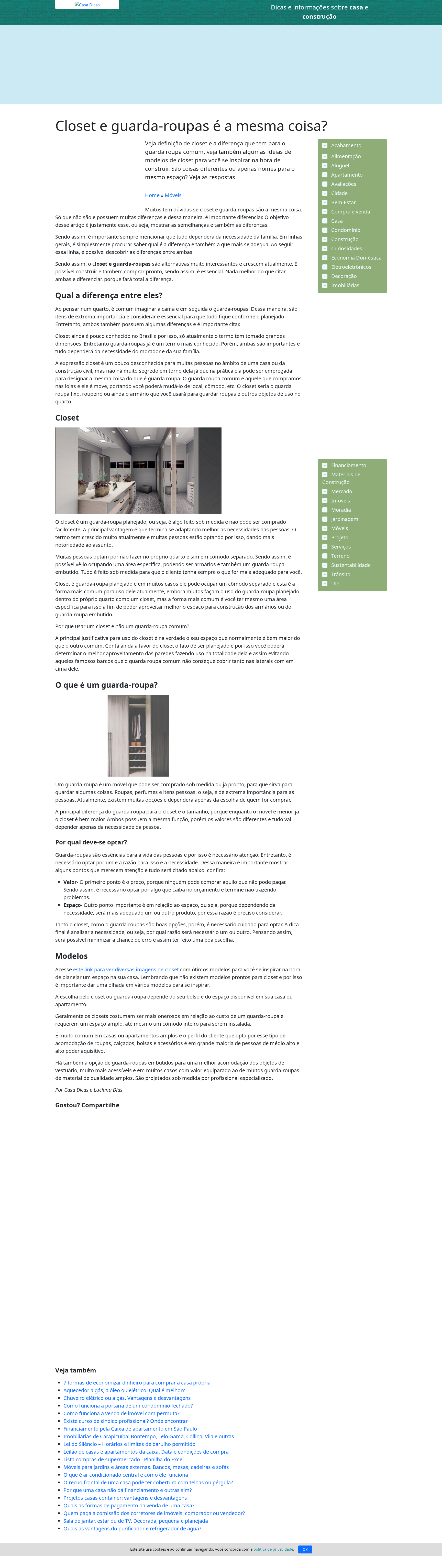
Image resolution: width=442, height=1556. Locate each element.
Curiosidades (346, 248)
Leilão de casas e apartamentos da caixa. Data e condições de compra (146, 1451)
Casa (336, 220)
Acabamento (345, 145)
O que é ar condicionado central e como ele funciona (125, 1474)
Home (152, 195)
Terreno (340, 555)
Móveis (173, 195)
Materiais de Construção (341, 478)
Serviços (340, 546)
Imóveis (340, 500)
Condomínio (345, 230)
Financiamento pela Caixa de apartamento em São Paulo (130, 1428)
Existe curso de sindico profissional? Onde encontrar (125, 1421)
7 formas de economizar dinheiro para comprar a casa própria (137, 1382)
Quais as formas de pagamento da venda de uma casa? (128, 1505)
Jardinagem (344, 519)
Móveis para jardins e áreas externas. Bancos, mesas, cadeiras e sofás (146, 1467)
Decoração (343, 276)
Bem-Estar (343, 202)
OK (305, 1549)
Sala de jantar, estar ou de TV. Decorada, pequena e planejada (135, 1520)
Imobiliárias (344, 285)
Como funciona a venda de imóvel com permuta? (121, 1413)
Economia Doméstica (356, 257)
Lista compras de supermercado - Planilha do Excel (123, 1459)
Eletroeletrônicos (350, 266)
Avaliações (343, 183)
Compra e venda (350, 211)
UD (334, 583)
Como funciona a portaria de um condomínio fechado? (128, 1405)
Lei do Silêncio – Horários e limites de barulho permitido (129, 1444)
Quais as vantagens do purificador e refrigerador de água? (132, 1528)
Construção (344, 239)
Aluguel (339, 165)
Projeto (339, 537)
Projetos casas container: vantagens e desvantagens (125, 1497)
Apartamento (346, 174)
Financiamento (348, 465)
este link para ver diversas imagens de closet (126, 969)
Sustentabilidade (350, 565)
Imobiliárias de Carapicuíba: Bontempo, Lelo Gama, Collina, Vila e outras (148, 1436)
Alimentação (345, 156)
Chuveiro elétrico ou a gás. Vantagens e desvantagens (127, 1397)
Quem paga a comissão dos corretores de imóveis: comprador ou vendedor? (154, 1513)
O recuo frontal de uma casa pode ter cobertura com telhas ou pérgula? (148, 1482)
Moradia (340, 509)
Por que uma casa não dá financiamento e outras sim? (127, 1490)
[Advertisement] (208, 64)
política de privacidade (273, 1549)
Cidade (339, 193)
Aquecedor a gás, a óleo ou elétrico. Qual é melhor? (124, 1390)
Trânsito (340, 574)
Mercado (341, 491)
